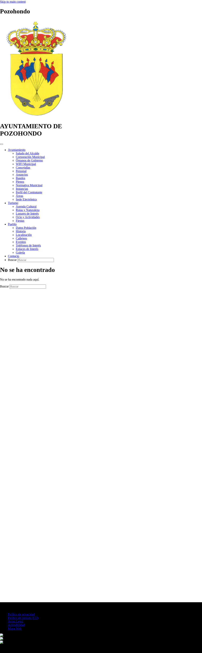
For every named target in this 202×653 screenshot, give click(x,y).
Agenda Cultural (26, 206)
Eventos (21, 242)
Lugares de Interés (27, 213)
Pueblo (12, 224)
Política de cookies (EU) (23, 618)
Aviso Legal (15, 621)
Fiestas (20, 220)
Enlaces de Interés (27, 249)
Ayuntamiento (16, 149)
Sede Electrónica (26, 199)
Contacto (13, 256)
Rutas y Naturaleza (27, 210)
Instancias (22, 188)
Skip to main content (13, 1)
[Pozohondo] (36, 116)
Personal (21, 171)
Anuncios (22, 174)
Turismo (13, 203)
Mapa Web (15, 628)
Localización (24, 234)
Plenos (20, 181)
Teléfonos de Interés (28, 245)
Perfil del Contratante (29, 192)
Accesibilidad (16, 625)
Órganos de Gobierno (29, 160)
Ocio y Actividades (28, 217)
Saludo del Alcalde (27, 153)
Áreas (19, 196)
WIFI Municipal (26, 164)
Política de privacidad (21, 614)
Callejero (21, 238)
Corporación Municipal (30, 157)
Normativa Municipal (29, 185)
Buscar (12, 259)
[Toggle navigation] (1, 144)
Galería (20, 252)
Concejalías (23, 167)
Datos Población (26, 227)
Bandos (20, 178)
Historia (21, 231)
